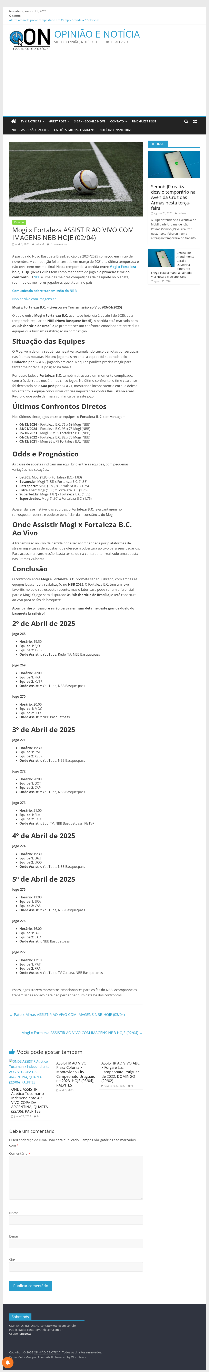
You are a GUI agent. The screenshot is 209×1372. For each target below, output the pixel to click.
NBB (37, 277)
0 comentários (58, 244)
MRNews (25, 1333)
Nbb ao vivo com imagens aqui (35, 299)
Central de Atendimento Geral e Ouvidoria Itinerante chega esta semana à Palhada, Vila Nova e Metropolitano (84, 20)
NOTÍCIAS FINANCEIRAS (115, 130)
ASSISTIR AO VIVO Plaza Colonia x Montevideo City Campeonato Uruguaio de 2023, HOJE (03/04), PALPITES (75, 1074)
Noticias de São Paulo (29, 130)
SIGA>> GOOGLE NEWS (89, 121)
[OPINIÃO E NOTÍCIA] (13, 121)
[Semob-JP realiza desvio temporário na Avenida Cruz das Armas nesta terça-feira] (174, 153)
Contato (117, 121)
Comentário (19, 1153)
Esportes (19, 222)
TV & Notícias (31, 121)
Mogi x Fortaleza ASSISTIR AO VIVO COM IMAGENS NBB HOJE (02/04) (82, 1032)
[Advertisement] (104, 85)
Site (12, 1260)
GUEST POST (57, 121)
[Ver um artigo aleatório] (195, 121)
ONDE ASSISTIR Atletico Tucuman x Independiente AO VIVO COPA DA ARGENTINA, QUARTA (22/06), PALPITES (29, 1100)
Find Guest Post (144, 121)
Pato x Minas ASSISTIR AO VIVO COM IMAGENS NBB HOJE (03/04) (67, 1014)
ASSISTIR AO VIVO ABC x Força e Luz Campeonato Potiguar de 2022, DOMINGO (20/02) (120, 1072)
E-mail (14, 1236)
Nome (14, 1213)
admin (182, 213)
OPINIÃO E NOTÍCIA (97, 34)
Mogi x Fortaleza (122, 266)
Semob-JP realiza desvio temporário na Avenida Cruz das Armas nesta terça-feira (173, 197)
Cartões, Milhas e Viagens (74, 130)
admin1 (40, 244)
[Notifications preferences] (7, 1362)
